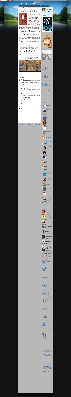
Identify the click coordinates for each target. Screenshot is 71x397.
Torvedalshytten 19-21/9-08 (45, 326)
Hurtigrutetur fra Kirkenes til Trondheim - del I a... (46, 363)
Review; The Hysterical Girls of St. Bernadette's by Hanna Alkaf (46, 168)
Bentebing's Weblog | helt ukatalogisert (46, 114)
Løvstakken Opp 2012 (44, 274)
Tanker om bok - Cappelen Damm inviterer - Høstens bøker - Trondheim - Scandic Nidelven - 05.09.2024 (48, 184)
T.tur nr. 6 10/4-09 (44, 314)
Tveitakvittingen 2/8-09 (44, 301)
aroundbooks (44, 187)
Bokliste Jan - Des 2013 (45, 74)
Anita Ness (22, 79)
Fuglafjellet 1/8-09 (44, 302)
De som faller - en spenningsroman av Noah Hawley (47, 364)
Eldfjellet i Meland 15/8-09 (45, 300)
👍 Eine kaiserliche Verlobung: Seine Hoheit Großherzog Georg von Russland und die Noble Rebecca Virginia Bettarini (48, 199)
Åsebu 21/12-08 (44, 322)
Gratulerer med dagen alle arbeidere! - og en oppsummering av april (48, 250)
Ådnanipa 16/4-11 (44, 287)
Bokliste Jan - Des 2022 (45, 66)
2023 (43, 336)
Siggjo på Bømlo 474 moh (45, 308)
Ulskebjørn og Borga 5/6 (45, 283)
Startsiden (30, 124)
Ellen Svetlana (45, 197)
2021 (43, 338)
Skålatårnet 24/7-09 (44, 303)
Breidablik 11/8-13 (44, 278)
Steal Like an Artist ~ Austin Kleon (48, 156)
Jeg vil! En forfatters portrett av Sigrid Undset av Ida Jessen (48, 105)
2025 (43, 334)
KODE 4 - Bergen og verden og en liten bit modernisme (47, 368)
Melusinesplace (45, 155)
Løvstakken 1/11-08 (44, 325)
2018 (43, 341)
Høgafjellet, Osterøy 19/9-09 (45, 299)
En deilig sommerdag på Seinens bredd (48, 188)
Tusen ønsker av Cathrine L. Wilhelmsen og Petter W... (46, 354)
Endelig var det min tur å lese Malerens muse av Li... (46, 366)
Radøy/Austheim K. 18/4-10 (45, 294)
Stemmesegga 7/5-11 (44, 286)
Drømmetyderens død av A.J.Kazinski (46, 371)
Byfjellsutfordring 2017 (44, 89)
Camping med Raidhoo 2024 (45, 90)
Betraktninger (44, 170)
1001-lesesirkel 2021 (44, 82)
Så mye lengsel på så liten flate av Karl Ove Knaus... (47, 357)
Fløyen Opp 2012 (44, 275)
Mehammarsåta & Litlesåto (45, 309)
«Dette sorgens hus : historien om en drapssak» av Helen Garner (48, 110)
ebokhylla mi (44, 165)
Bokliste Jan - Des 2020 (45, 68)
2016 (43, 383)
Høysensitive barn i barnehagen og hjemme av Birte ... (47, 376)
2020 (43, 339)
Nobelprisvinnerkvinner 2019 (45, 84)
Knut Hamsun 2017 (44, 86)
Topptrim (43, 330)
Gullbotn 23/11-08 (44, 323)
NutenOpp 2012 (44, 279)
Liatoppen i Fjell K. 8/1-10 (45, 295)
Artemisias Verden (45, 136)
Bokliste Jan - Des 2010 (45, 77)
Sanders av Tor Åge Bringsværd (48, 204)
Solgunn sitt (44, 192)
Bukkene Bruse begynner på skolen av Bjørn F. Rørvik (47, 351)
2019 (43, 340)
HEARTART (44, 121)
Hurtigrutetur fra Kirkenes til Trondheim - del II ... (46, 360)
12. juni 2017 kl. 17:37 (26, 79)
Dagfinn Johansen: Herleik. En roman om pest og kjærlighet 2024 (48, 179)
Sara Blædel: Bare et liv (48, 146)
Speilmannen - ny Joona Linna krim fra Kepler (48, 235)
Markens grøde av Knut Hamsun (47, 367)
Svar (21, 85)
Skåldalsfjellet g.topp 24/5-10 (45, 292)
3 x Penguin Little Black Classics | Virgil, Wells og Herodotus (48, 132)
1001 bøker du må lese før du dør (46, 85)
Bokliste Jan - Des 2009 (45, 78)
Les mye (44, 160)
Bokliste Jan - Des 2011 (45, 76)
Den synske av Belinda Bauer (46, 361)
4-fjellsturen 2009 (44, 310)
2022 (43, 337)
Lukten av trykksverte (45, 167)
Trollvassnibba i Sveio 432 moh (45, 307)
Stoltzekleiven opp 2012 (45, 269)
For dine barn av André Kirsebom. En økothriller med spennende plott (48, 137)
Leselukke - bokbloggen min (46, 150)
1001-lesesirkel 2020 (44, 83)
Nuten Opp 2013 (44, 263)
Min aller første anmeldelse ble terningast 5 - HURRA (48, 194)
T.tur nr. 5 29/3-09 (44, 315)
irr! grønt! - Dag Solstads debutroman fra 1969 (46, 350)
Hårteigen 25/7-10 (44, 291)
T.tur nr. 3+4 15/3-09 (44, 316)
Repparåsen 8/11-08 (44, 324)
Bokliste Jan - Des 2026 (48, 245)
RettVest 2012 (43, 270)
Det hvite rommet (45, 102)
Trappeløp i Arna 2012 (44, 268)
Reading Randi (45, 182)
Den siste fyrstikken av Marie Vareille (47, 141)
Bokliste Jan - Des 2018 (45, 70)
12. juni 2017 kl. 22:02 (27, 88)
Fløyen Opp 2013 (44, 267)
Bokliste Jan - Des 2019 (45, 69)
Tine (23, 88)
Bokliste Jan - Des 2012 (45, 75)
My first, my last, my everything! (47, 131)
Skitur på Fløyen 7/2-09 (45, 318)
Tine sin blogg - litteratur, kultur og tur (29, 3)
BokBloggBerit (45, 143)
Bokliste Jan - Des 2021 (45, 67)
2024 (43, 335)
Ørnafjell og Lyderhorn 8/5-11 (45, 285)
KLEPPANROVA (45, 126)
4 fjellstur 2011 (44, 284)
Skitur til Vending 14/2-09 (45, 317)
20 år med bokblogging (48, 117)
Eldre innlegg (38, 124)
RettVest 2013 (43, 262)
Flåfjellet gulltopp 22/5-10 (45, 293)
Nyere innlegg (21, 124)
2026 (43, 333)
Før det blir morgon (48, 173)
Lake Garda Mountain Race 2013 (46, 261)
